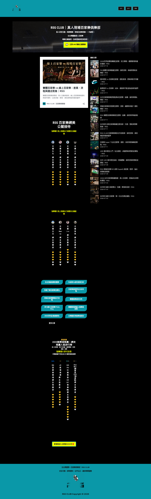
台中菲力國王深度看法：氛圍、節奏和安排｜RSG (117, 187)
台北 (121, 8)
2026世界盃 (48, 316)
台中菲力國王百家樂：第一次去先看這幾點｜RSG (117, 196)
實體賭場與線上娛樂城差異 (76, 308)
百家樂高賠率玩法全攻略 (76, 290)
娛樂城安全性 (77, 299)
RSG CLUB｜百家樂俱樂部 (24, 7)
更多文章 (52, 323)
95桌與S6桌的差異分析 (76, 282)
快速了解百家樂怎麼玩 (52, 290)
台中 (128, 8)
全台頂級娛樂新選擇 (52, 282)
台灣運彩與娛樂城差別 (76, 316)
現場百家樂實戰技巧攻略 (52, 299)
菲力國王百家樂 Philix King (52, 308)
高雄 (136, 8)
